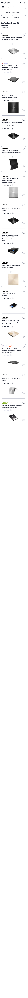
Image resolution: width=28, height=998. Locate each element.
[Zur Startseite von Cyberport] (5, 3)
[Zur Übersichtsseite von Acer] (5, 403)
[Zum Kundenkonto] (17, 3)
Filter (8, 16)
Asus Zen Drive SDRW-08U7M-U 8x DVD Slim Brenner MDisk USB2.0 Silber (12, 378)
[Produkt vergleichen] (23, 54)
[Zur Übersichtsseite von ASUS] (5, 35)
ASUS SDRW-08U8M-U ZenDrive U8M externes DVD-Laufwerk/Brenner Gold (11, 267)
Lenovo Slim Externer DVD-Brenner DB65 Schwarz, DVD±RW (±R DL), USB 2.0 (11, 350)
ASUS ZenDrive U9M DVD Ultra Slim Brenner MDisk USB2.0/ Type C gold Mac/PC (11, 322)
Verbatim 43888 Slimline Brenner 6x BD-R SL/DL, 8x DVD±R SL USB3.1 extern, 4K (11, 67)
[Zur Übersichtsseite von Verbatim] (5, 63)
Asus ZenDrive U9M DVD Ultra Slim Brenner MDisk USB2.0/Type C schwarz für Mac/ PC (12, 124)
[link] (13, 46)
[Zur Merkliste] (20, 3)
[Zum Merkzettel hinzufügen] (23, 35)
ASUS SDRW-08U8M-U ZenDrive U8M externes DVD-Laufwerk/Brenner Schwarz (11, 95)
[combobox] (18, 17)
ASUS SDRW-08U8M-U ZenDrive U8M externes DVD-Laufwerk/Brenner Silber (11, 180)
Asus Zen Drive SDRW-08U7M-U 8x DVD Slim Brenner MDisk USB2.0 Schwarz (12, 208)
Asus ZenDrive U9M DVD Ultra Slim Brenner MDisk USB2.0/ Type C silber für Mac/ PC (12, 39)
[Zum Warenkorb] (24, 3)
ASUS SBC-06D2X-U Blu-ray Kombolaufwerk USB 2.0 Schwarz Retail (11, 152)
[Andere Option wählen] (24, 17)
